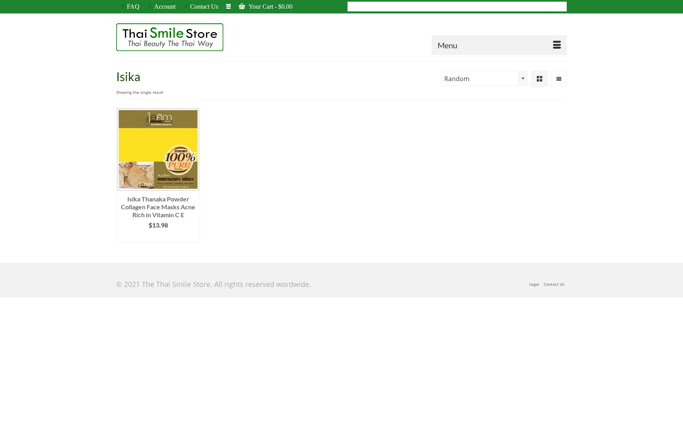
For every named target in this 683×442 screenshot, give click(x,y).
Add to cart (158, 237)
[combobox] (484, 78)
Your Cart (269, 6)
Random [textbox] (457, 78)
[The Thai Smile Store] (187, 37)
